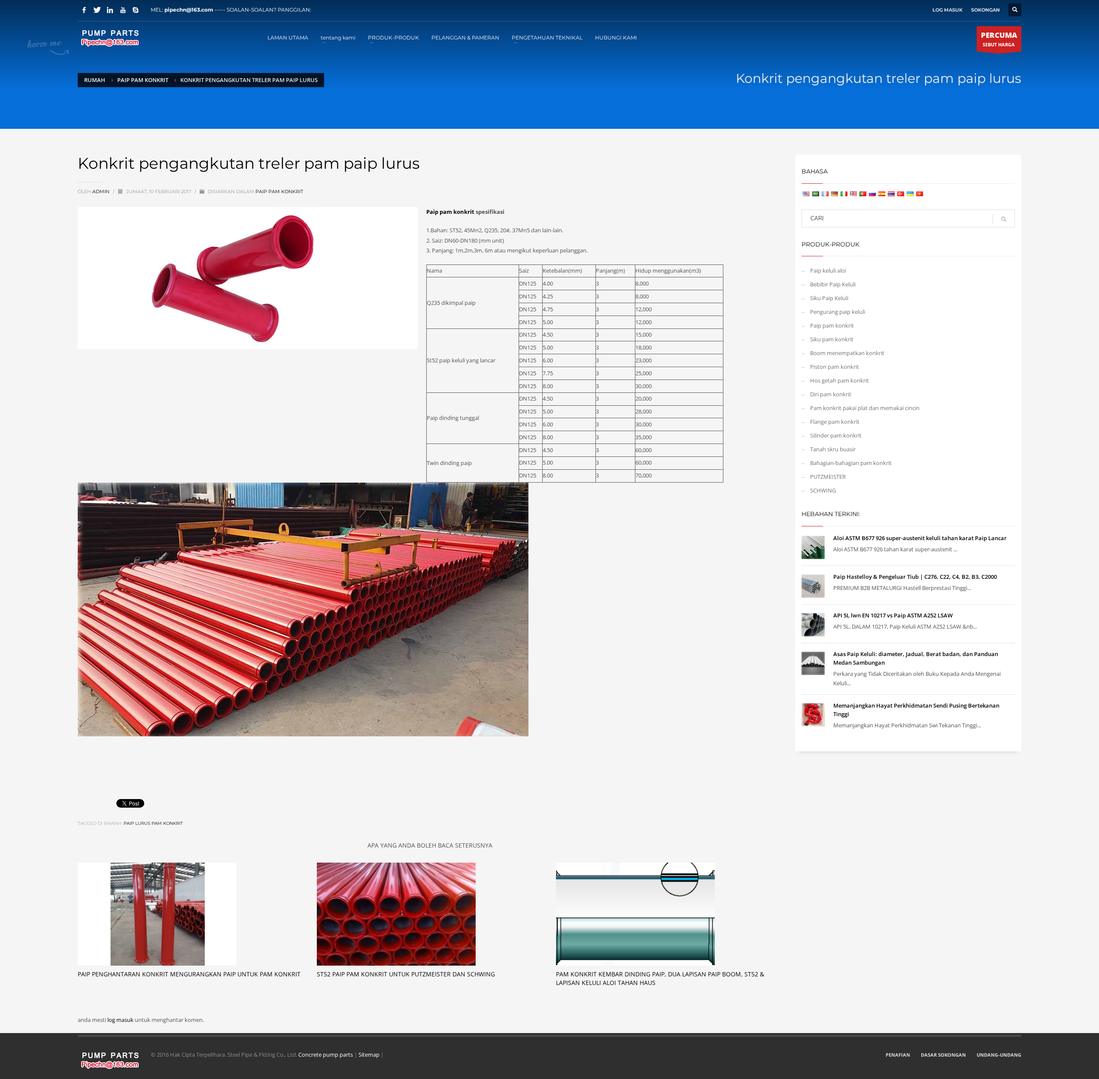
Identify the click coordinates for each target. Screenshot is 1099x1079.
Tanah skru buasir (833, 449)
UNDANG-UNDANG (999, 1055)
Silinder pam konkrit (836, 435)
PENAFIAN (898, 1055)
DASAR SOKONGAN (943, 1055)
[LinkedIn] (109, 9)
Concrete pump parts (325, 1054)
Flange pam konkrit (834, 422)
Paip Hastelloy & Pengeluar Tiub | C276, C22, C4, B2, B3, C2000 (915, 577)
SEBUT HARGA (999, 39)
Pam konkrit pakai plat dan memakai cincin (865, 408)
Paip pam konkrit (279, 191)
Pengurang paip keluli (837, 312)
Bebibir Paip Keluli (833, 284)
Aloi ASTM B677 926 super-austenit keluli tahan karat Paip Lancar (920, 538)
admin (101, 191)
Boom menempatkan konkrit (847, 353)
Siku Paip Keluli (829, 298)
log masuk (121, 1020)
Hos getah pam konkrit (839, 380)
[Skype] (135, 9)
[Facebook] (84, 9)
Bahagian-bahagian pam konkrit (851, 463)
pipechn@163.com (188, 9)
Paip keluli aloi (828, 270)
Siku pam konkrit (831, 339)
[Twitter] (97, 9)
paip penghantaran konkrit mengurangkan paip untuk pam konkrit (189, 974)
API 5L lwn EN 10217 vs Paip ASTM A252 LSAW (893, 615)
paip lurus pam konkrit (153, 823)
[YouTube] (122, 9)
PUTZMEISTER (828, 476)
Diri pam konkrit (830, 394)
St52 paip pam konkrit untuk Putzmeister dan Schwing (406, 974)
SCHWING (823, 490)
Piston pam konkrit (834, 367)
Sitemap (368, 1054)
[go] (1004, 219)
